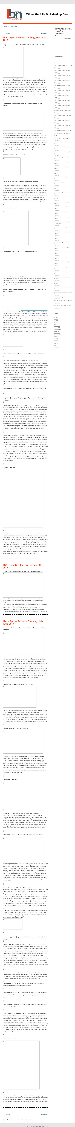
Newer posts (44, 33)
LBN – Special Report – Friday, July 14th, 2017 (24, 39)
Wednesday (8, 278)
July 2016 (56, 338)
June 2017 (56, 319)
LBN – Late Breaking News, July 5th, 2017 (63, 130)
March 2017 (56, 324)
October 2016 (57, 333)
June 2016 (56, 340)
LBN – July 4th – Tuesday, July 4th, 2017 (62, 138)
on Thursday (12, 137)
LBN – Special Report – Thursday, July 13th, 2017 (23, 622)
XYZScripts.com (45, 1126)
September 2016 (57, 334)
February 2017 (57, 326)
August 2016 (56, 336)
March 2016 (56, 345)
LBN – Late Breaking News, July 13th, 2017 (23, 566)
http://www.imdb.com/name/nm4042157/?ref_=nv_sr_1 (34, 310)
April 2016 (56, 343)
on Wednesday (20, 894)
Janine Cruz (14, 26)
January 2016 (57, 349)
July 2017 (56, 317)
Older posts (6, 33)
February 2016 (57, 347)
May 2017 (56, 320)
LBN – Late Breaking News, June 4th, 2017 (63, 297)
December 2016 (57, 329)
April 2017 (56, 322)
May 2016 (56, 341)
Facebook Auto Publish (31, 1126)
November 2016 (57, 331)
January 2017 (57, 327)
